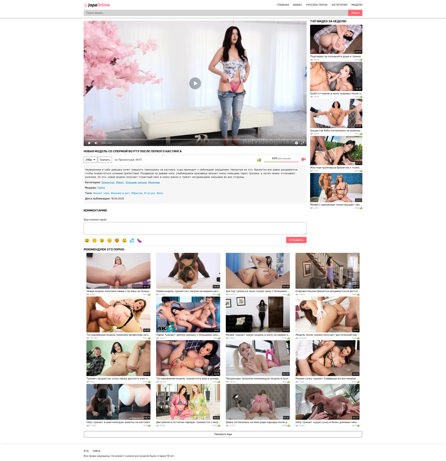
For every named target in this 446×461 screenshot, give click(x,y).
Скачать (105, 159)
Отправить (296, 240)
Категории (339, 4)
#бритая (136, 193)
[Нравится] (259, 160)
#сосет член (101, 193)
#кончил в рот (120, 193)
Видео (297, 4)
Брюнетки (108, 182)
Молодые (154, 182)
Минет (120, 182)
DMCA (96, 451)
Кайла (101, 187)
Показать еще (223, 434)
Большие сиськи (136, 182)
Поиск (355, 12)
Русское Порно (317, 4)
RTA (86, 451)
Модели (356, 4)
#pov (160, 193)
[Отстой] (303, 160)
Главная (283, 4)
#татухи (149, 193)
